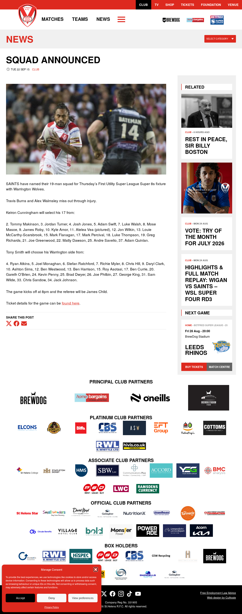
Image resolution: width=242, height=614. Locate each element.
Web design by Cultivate (221, 597)
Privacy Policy (51, 607)
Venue (233, 4)
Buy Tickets (194, 367)
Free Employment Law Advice (218, 593)
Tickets (187, 4)
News (103, 19)
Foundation (211, 4)
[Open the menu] (121, 20)
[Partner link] (33, 398)
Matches (53, 19)
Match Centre (219, 367)
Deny (51, 598)
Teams (80, 19)
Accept (20, 598)
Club (143, 4)
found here (70, 302)
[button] (96, 569)
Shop (169, 4)
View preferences (83, 598)
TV (157, 4)
